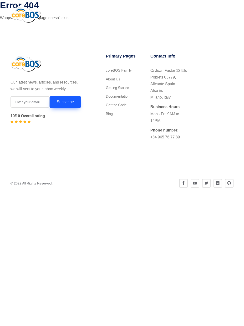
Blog (109, 114)
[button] (224, 14)
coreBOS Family (119, 70)
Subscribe (65, 102)
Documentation (117, 96)
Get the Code (116, 105)
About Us (113, 79)
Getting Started (117, 88)
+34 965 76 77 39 (165, 137)
